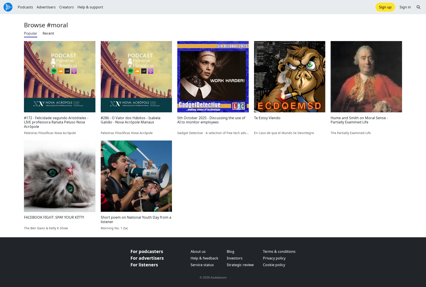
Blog (230, 251)
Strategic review (240, 264)
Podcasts (25, 7)
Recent (48, 33)
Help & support (90, 7)
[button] (418, 7)
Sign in (405, 7)
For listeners (144, 265)
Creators (66, 7)
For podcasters (146, 251)
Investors (235, 258)
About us (198, 251)
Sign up (385, 7)
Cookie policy (274, 264)
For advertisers (147, 258)
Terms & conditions (279, 251)
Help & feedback (204, 258)
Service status (202, 264)
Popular (30, 33)
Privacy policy (274, 258)
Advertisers (46, 7)
